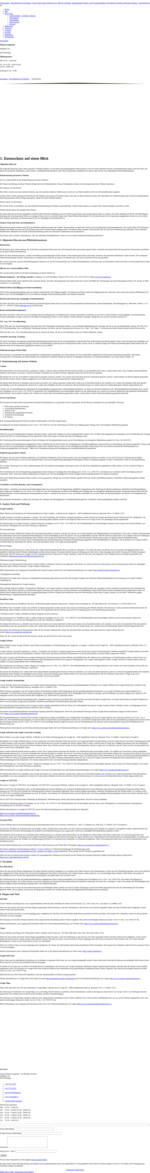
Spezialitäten (14, 20)
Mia (6, 12)
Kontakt (8, 33)
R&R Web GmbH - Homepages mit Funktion (17, 1172)
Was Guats (9, 14)
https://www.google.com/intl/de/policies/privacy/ (18, 813)
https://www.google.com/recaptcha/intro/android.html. (20, 815)
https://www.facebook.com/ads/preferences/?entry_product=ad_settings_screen (29, 851)
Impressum (9, 35)
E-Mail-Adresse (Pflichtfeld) (10, 1133)
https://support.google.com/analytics (106, 570)
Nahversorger (14, 22)
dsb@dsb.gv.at (25, 306)
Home (7, 9)
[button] (75, 148)
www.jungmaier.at (11, 1097)
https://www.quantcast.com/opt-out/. (19, 632)
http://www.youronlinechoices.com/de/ (14, 857)
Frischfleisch (14, 18)
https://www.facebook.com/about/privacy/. (93, 845)
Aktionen (8, 28)
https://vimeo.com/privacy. (92, 951)
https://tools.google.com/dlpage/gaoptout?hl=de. (26, 556)
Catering (8, 30)
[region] (75, 117)
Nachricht (3, 1147)
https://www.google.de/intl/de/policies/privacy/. (94, 1004)
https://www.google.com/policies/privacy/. (125, 979)
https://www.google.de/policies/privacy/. (114, 770)
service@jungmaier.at (103, 277)
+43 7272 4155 (10, 1084)
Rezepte (12, 24)
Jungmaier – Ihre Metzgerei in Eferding (14, 79)
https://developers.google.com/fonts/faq (60, 979)
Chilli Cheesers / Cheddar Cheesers (22, 16)
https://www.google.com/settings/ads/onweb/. (21, 714)
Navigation (4, 41)
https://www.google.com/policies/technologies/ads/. (111, 728)
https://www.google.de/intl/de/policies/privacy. (101, 924)
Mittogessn (9, 26)
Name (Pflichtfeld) (7, 1129)
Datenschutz (9, 37)
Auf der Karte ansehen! (13, 1101)
